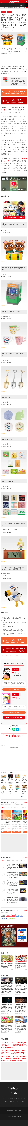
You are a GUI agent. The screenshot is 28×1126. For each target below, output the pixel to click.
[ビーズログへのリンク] (19, 1110)
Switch (9, 5)
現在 (3, 860)
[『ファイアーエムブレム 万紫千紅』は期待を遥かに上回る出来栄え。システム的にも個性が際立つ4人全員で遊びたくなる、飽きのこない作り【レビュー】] (7, 980)
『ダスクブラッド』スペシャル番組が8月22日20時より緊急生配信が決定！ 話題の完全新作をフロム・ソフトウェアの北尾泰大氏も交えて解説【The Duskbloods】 (13, 883)
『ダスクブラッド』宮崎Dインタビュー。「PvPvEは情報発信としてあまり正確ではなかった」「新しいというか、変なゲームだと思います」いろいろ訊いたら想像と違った (7, 1008)
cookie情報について (14, 1101)
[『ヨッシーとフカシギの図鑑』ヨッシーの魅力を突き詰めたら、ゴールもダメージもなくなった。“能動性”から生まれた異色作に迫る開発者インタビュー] (7, 1019)
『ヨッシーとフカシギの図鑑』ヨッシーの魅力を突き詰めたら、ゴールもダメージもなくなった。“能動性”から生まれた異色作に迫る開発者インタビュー (6, 1027)
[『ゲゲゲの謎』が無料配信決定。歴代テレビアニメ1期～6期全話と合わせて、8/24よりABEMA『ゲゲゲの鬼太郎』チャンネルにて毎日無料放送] (23, 899)
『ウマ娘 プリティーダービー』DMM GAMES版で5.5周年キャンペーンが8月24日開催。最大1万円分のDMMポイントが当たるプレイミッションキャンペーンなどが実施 (14, 1044)
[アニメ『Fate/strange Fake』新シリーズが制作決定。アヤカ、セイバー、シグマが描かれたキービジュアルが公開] (23, 891)
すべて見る (25, 802)
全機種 (3, 915)
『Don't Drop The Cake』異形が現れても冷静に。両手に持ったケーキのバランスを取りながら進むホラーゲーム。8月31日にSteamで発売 (13, 1052)
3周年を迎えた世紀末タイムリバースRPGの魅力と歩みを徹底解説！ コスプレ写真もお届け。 (7, 966)
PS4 (21, 915)
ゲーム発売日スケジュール (9, 911)
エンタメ (26, 7)
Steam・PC (4, 918)
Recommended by (18, 796)
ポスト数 (23, 860)
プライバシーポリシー (15, 1098)
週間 (13, 860)
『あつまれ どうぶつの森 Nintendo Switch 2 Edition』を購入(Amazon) (15, 92)
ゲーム (3, 807)
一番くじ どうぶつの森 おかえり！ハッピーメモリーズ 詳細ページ (14, 736)
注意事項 (6, 1101)
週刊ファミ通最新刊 (7, 926)
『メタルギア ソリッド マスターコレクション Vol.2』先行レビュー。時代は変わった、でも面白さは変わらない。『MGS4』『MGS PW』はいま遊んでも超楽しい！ (21, 989)
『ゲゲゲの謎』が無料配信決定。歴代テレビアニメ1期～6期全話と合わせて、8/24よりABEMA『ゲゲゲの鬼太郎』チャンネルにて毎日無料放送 (13, 900)
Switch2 (5, 5)
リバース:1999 (7, 961)
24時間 (8, 860)
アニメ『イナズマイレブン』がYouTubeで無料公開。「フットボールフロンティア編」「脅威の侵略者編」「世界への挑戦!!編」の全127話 (13, 875)
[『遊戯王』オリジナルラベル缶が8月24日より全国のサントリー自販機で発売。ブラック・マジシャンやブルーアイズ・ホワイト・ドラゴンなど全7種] (23, 866)
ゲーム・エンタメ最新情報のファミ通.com (9, 7)
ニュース (20, 7)
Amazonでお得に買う (14, 689)
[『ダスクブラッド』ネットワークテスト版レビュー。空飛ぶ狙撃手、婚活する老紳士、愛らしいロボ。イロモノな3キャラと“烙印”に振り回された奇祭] (21, 1000)
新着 (2, 5)
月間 (17, 860)
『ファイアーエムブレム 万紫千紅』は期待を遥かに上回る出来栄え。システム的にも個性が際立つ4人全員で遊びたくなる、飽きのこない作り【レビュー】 (7, 989)
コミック (24, 807)
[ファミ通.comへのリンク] (14, 2)
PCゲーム (16, 5)
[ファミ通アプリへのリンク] (10, 1110)
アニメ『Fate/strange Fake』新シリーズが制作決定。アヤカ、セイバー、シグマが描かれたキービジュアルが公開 (13, 892)
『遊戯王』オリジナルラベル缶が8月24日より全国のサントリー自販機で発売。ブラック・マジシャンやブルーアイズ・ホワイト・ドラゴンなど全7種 (13, 867)
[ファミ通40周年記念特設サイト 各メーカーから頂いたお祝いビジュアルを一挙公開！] (21, 958)
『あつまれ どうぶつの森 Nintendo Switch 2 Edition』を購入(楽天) (15, 101)
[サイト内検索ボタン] (26, 1)
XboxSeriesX (12, 918)
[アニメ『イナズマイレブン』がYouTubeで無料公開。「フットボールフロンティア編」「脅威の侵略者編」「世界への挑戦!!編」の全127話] (23, 874)
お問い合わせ (6, 1098)
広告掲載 (22, 1101)
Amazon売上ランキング (9, 803)
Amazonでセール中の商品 (13, 717)
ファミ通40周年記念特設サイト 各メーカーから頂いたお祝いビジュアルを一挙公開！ (20, 966)
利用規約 (23, 1098)
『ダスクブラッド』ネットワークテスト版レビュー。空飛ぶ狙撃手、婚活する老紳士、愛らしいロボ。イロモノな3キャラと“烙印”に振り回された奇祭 (21, 1008)
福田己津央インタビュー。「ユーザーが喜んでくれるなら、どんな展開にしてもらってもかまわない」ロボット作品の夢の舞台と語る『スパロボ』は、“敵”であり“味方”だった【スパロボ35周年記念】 (21, 1027)
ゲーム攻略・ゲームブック (14, 807)
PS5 (12, 5)
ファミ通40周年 (22, 961)
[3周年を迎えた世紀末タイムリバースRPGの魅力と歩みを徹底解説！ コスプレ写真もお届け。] (7, 958)
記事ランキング (6, 857)
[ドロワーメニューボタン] (1, 1)
